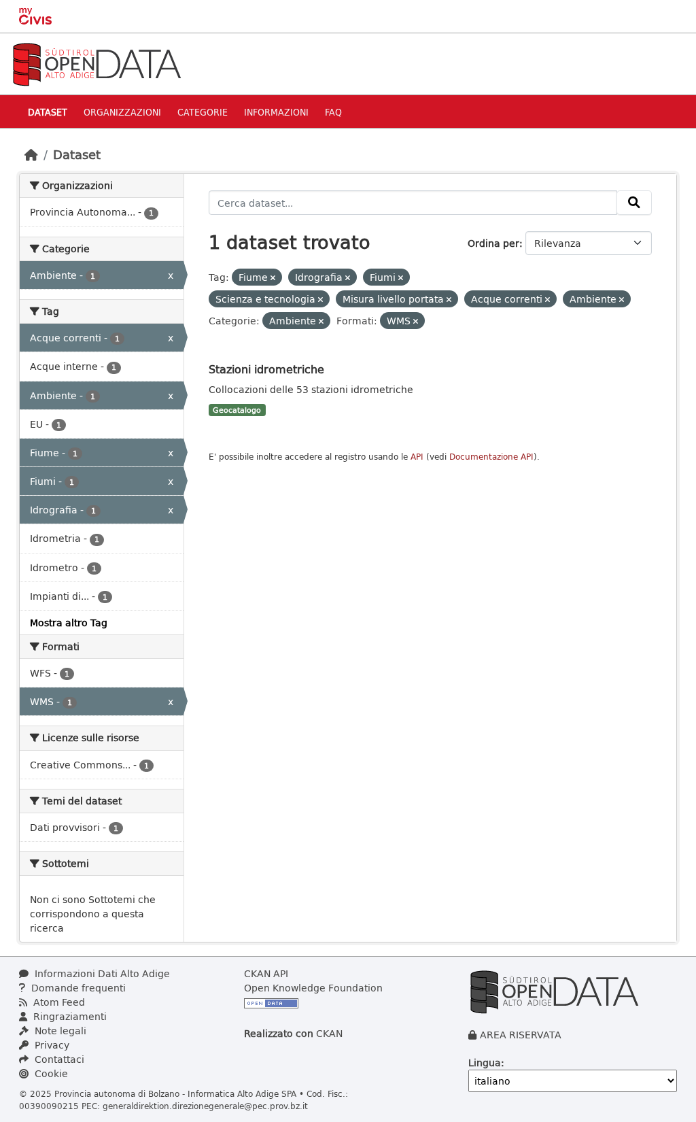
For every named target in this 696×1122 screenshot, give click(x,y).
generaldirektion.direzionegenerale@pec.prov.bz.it (205, 1106)
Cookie (50, 1073)
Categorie (202, 112)
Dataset (47, 112)
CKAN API (266, 973)
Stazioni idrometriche (266, 368)
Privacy (50, 1045)
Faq (333, 112)
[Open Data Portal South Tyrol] (96, 63)
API (417, 456)
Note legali (59, 1030)
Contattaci (58, 1059)
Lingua (484, 1062)
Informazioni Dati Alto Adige (101, 973)
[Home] (31, 154)
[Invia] (634, 202)
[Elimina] (273, 278)
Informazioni (276, 112)
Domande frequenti (77, 988)
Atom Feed (58, 1002)
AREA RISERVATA (520, 1034)
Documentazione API (491, 456)
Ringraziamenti (69, 1016)
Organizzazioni (122, 112)
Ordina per (493, 243)
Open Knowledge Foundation (313, 988)
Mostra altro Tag (68, 622)
